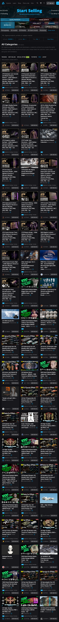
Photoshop (43, 30)
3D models (14, 30)
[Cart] (41, 3)
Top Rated (34, 57)
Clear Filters (50, 39)
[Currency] (44, 3)
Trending (4, 57)
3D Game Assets (33, 30)
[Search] (37, 3)
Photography (5, 30)
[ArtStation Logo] (3, 3)
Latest (44, 57)
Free (39, 57)
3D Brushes (22, 30)
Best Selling (12, 57)
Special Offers (23, 57)
